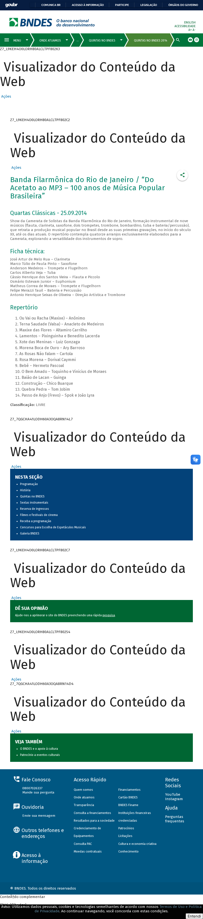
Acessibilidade (185, 26)
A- (194, 30)
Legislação (148, 4)
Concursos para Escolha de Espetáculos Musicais (53, 527)
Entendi (194, 916)
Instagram (174, 799)
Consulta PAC (83, 844)
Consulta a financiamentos (92, 813)
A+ (190, 30)
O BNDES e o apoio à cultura (39, 748)
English (190, 22)
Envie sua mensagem (38, 815)
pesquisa (108, 615)
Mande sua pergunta (38, 792)
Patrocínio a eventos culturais (40, 755)
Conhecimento (128, 851)
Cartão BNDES (128, 797)
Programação (29, 484)
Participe (122, 4)
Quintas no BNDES (32, 496)
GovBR (11, 5)
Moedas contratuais (88, 851)
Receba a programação (35, 521)
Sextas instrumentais (34, 502)
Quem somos (83, 789)
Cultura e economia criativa (137, 844)
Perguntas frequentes (174, 818)
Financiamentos (129, 789)
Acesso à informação (88, 4)
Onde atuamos (84, 797)
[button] (5, 96)
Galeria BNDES (29, 533)
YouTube (172, 794)
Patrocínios (126, 828)
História (25, 490)
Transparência (84, 805)
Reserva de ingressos (34, 509)
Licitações (125, 836)
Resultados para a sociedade (94, 820)
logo (52, 22)
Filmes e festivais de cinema (39, 515)
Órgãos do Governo (183, 4)
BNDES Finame (128, 805)
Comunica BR (50, 4)
